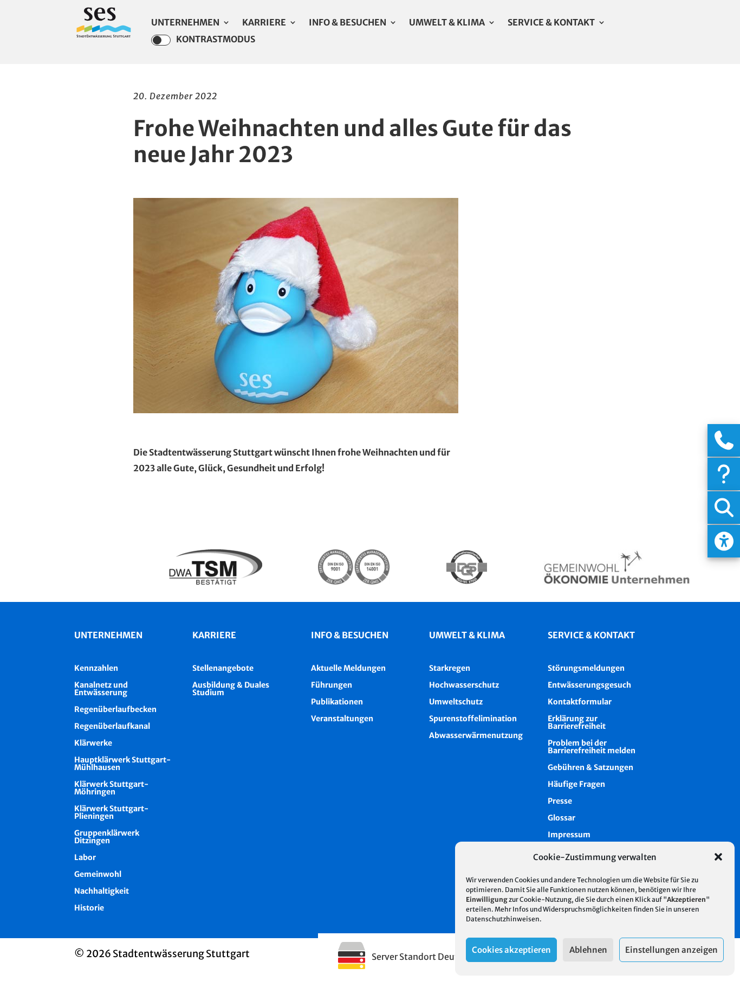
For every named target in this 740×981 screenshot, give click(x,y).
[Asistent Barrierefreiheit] (723, 541)
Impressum (569, 834)
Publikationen (337, 702)
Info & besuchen (349, 635)
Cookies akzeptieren (511, 950)
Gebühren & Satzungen (590, 767)
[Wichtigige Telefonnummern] (723, 440)
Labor (85, 857)
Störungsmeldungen (586, 668)
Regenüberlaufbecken (115, 709)
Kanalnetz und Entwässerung (101, 688)
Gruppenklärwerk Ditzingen (106, 836)
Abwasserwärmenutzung (476, 735)
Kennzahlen (96, 668)
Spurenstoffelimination (473, 718)
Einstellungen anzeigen (671, 950)
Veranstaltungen (342, 718)
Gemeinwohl (97, 874)
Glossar (561, 818)
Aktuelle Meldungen (348, 668)
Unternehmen (185, 23)
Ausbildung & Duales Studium (230, 688)
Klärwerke (93, 743)
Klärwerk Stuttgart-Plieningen (111, 812)
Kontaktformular (580, 702)
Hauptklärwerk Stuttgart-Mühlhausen (122, 763)
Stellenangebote (223, 668)
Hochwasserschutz (464, 685)
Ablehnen (588, 950)
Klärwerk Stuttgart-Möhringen (111, 788)
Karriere (264, 23)
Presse (560, 801)
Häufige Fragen (576, 784)
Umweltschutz (456, 702)
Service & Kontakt (551, 23)
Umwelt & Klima (447, 23)
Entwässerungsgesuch (589, 685)
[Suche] (723, 507)
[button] (718, 856)
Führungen (331, 685)
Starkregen (449, 668)
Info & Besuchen (347, 23)
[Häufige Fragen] (723, 474)
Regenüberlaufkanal (112, 726)
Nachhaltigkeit (101, 891)
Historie (89, 908)
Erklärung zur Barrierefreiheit (577, 722)
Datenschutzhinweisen (503, 919)
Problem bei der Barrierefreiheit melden (591, 746)
